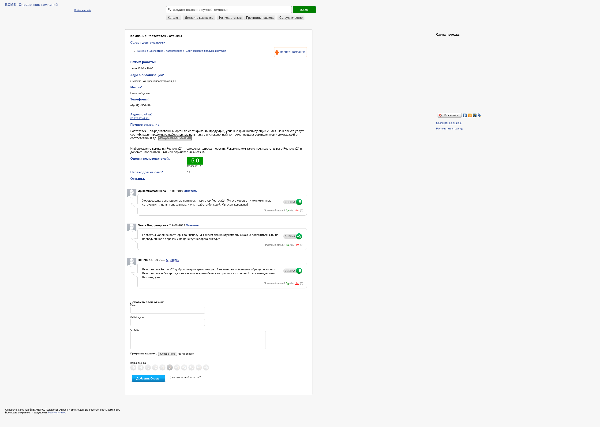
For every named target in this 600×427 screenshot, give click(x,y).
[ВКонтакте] (464, 115)
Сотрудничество (291, 17)
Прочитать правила (260, 17)
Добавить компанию (199, 17)
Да (287, 210)
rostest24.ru (140, 118)
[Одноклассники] (469, 115)
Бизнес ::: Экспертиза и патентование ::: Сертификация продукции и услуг (181, 50)
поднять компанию (292, 52)
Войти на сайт (82, 10)
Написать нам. (57, 412)
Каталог (173, 17)
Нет (297, 210)
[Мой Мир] (474, 115)
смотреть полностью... (175, 138)
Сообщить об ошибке (448, 122)
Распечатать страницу (449, 128)
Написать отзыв (230, 17)
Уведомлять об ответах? (186, 377)
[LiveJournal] (479, 115)
